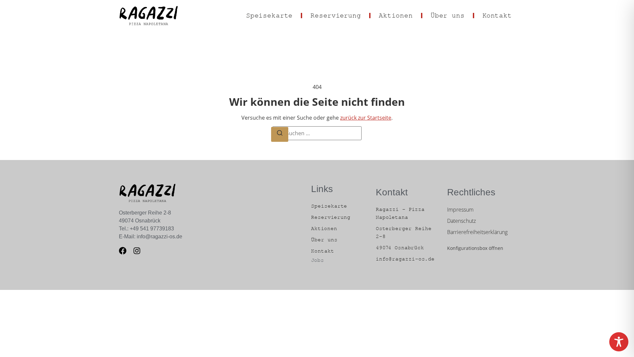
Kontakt (497, 16)
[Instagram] (137, 251)
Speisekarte (269, 16)
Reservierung (335, 16)
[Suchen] (279, 134)
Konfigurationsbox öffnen (475, 248)
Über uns (448, 16)
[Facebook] (122, 251)
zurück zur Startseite (365, 117)
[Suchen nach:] (317, 133)
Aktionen (396, 16)
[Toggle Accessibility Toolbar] (619, 342)
